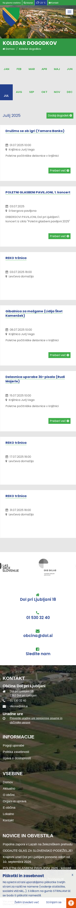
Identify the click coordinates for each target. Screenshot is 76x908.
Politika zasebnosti (16, 752)
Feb (19, 69)
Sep (31, 92)
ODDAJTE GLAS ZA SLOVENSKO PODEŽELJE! (38, 850)
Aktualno (9, 788)
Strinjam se (54, 902)
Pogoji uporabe (13, 745)
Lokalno (8, 814)
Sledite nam (38, 654)
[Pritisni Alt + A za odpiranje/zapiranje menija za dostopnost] (71, 903)
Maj (57, 69)
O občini (8, 795)
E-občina (9, 807)
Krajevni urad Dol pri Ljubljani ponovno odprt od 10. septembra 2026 (36, 859)
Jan (6, 69)
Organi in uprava (14, 801)
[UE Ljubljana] (55, 567)
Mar (32, 69)
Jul (6, 96)
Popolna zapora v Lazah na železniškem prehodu (37, 844)
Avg (19, 92)
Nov (57, 92)
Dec (70, 92)
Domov (10, 49)
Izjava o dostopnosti (17, 758)
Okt (44, 92)
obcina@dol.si (38, 635)
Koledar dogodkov (30, 49)
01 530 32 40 (38, 617)
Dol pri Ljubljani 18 (38, 599)
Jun (69, 69)
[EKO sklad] (14, 567)
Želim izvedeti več (26, 902)
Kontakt (8, 820)
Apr (44, 69)
